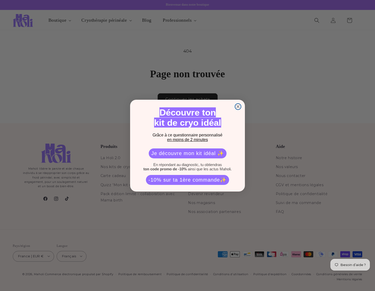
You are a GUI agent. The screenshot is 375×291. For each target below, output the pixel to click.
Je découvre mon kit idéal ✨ (187, 153)
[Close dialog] (238, 107)
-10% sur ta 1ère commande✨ (187, 180)
